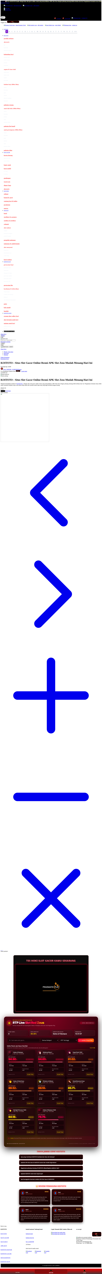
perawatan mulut (7, 278)
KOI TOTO (4, 1233)
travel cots (7, 182)
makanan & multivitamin (12, 244)
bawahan (6, 90)
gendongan (7, 178)
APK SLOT (4, 1245)
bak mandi (7, 307)
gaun (5, 92)
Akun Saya (3, 334)
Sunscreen (6, 270)
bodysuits (6, 65)
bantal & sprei (8, 197)
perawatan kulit (7, 267)
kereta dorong (8, 155)
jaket (5, 119)
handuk (6, 311)
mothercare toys (7, 326)
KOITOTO (20, 383)
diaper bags (7, 185)
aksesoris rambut (7, 50)
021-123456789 (30, 1241)
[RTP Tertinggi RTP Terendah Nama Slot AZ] (68, 1040)
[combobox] (8, 340)
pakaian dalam (7, 122)
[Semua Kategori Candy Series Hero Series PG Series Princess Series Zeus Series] (49, 1040)
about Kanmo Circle (21, 25)
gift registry (36, 5)
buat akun (6, 353)
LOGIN (59, 18)
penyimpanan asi (7, 253)
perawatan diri (7, 281)
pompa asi (6, 250)
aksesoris (6, 101)
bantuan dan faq (30, 1237)
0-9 (75, 31)
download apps (17, 5)
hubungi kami (29, 1233)
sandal (5, 77)
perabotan (7, 205)
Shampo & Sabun (8, 273)
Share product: (4, 392)
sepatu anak (6, 75)
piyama (5, 62)
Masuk (2, 335)
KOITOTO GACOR (6, 1253)
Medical (5, 297)
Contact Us (84, 18)
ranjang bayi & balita (10, 201)
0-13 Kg (6, 171)
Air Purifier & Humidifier (10, 300)
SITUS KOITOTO (5, 1257)
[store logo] (13, 22)
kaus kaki (6, 80)
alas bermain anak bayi (11, 320)
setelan (5, 95)
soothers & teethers (10, 220)
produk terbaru (8, 38)
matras (6, 208)
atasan (5, 87)
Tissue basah (6, 291)
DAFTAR (67, 18)
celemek (6, 224)
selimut (6, 194)
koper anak (7, 165)
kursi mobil (7, 168)
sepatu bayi (6, 72)
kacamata (6, 47)
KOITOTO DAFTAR (6, 1249)
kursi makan (8, 259)
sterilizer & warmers (10, 217)
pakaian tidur (7, 57)
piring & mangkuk (8, 233)
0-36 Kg (6, 174)
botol (5, 213)
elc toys (5, 329)
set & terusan (7, 60)
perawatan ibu (8, 285)
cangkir (5, 230)
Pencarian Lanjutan (5, 341)
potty (5, 304)
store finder (58, 25)
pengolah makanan (10, 240)
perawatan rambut (8, 275)
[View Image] (1, 950)
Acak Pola (30, 1074)
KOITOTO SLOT (5, 1261)
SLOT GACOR (5, 1237)
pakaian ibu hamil (9, 126)
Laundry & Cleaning (8, 294)
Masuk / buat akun (8, 352)
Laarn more (24, 371)
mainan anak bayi (9, 323)
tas (4, 45)
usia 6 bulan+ (7, 161)
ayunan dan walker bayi (11, 316)
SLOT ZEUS (4, 1241)
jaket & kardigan (7, 98)
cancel (2, 343)
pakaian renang (8, 105)
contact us (74, 25)
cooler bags (6, 255)
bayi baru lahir (7, 158)
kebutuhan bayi (8, 54)
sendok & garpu (7, 236)
